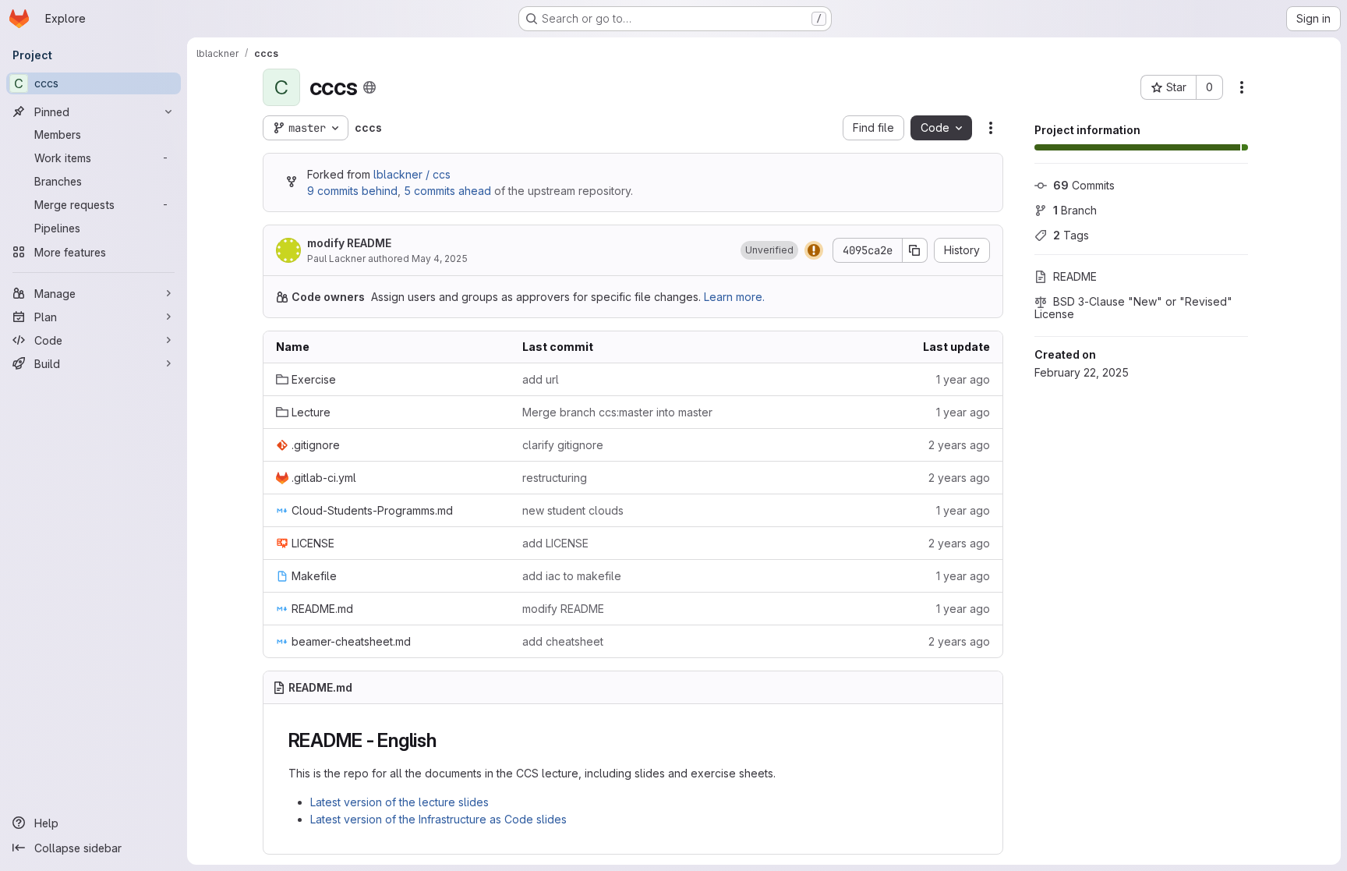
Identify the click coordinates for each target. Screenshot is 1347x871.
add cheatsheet (562, 641)
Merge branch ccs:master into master (617, 412)
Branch (1075, 210)
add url (540, 379)
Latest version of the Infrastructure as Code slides (438, 819)
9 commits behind (352, 190)
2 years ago (959, 444)
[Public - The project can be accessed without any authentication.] (369, 87)
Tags (1071, 235)
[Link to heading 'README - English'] (447, 740)
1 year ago (963, 379)
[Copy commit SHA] (915, 250)
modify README (349, 243)
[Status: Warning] (813, 250)
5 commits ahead (447, 190)
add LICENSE (555, 543)
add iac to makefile (571, 575)
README (1075, 276)
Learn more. (734, 296)
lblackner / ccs (412, 174)
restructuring (554, 477)
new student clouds (573, 510)
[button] (769, 250)
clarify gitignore (562, 444)
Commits (1084, 185)
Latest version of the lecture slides (399, 802)
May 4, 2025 (440, 258)
